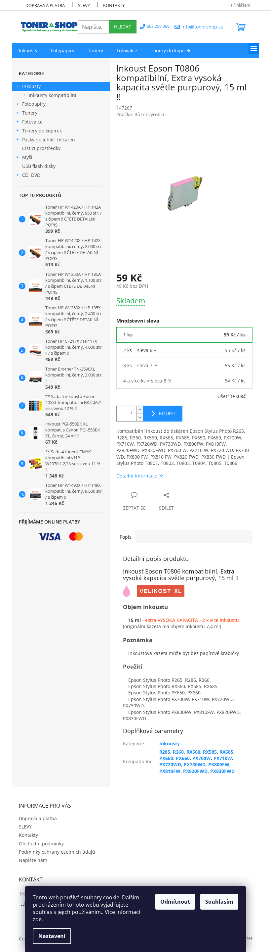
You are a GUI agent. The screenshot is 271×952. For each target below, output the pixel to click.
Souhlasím (219, 901)
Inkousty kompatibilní (52, 95)
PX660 (183, 758)
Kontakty (114, 5)
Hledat (122, 27)
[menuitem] (28, 50)
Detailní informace (136, 476)
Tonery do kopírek (42, 130)
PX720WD (170, 764)
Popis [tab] (126, 537)
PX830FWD (222, 771)
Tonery (29, 113)
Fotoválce (32, 122)
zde (37, 919)
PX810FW (169, 771)
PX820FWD (195, 771)
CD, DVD (31, 175)
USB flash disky (39, 166)
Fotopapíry (34, 104)
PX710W (222, 758)
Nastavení (51, 936)
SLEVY (84, 5)
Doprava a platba (45, 5)
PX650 (166, 758)
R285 (164, 752)
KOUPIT (167, 413)
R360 (178, 752)
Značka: (140, 114)
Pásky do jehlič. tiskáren (48, 139)
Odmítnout (175, 901)
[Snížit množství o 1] (139, 417)
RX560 (193, 752)
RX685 (226, 752)
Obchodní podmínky (41, 843)
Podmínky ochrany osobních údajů (57, 852)
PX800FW (218, 764)
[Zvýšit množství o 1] (139, 410)
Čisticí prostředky (41, 148)
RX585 (210, 752)
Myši (27, 157)
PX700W (201, 758)
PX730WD (195, 764)
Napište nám (33, 860)
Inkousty (31, 86)
